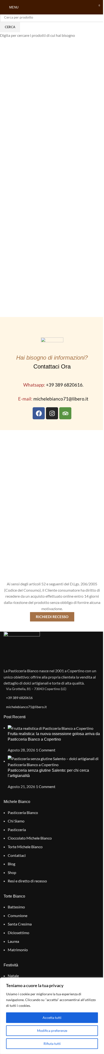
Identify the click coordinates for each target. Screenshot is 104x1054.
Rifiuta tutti (52, 1043)
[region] (52, 1015)
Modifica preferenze (52, 1030)
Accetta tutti (52, 1017)
